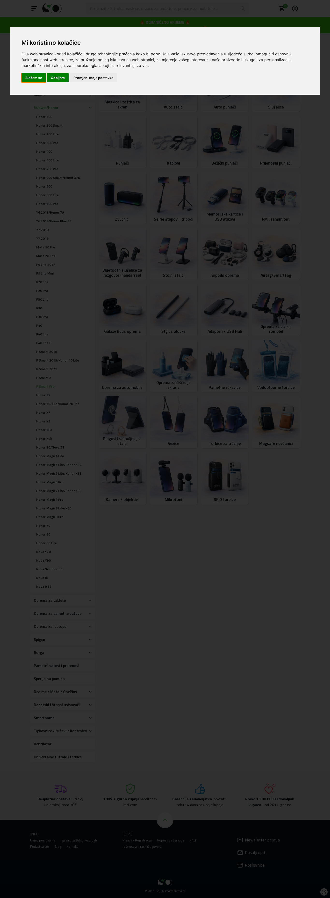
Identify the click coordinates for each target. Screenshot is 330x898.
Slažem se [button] (33, 78)
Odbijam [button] (58, 78)
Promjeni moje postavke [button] (93, 78)
